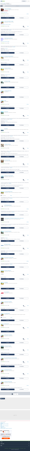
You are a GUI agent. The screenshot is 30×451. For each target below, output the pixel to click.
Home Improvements (14, 283)
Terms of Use (21, 448)
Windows (10, 192)
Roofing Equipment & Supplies (12, 382)
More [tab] (1, 445)
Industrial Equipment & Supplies (17, 245)
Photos (28, 26)
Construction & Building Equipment (13, 314)
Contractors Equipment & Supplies (21, 314)
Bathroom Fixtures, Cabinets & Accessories (6, 428)
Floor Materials (14, 258)
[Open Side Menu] (28, 1)
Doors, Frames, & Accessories (14, 145)
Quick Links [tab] (2, 443)
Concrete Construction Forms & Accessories (14, 129)
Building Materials (6, 9)
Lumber (9, 145)
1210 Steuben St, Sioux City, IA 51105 (5, 24)
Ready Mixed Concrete (11, 9)
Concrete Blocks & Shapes (16, 232)
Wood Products (12, 370)
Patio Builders (14, 112)
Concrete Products (16, 9)
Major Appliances (11, 258)
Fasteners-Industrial (11, 245)
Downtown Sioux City (7, 74)
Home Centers (10, 283)
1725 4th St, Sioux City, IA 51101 (5, 41)
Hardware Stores (11, 176)
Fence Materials (10, 324)
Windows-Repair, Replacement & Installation (16, 192)
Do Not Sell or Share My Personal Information (14, 448)
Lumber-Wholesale (3, 427)
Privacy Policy (6, 448)
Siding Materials (10, 112)
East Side (6, 48)
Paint (13, 176)
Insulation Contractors (11, 22)
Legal (24, 448)
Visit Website (22, 34)
